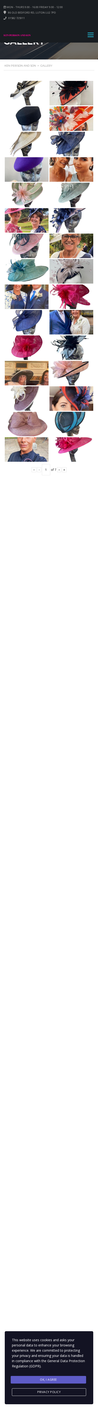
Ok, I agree (48, 1380)
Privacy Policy (49, 1392)
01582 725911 (16, 18)
